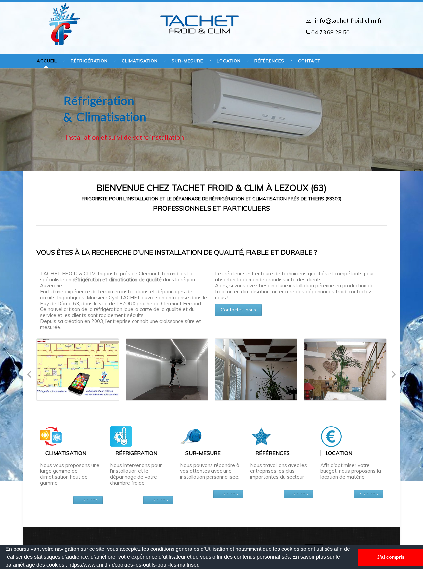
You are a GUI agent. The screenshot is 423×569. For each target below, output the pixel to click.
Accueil (47, 61)
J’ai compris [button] (390, 557)
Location (229, 61)
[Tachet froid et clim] (62, 24)
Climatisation (140, 61)
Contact (309, 61)
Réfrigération (89, 61)
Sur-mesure (187, 61)
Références (269, 61)
